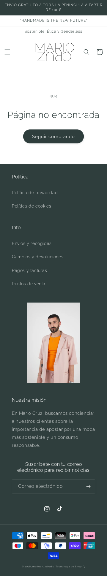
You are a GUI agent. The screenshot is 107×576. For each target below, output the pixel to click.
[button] (7, 51)
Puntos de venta (28, 283)
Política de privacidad (35, 192)
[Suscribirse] (88, 486)
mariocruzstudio (43, 566)
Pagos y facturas (29, 270)
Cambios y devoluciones (37, 256)
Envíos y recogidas (32, 243)
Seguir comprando (53, 136)
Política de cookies (31, 206)
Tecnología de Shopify (71, 566)
